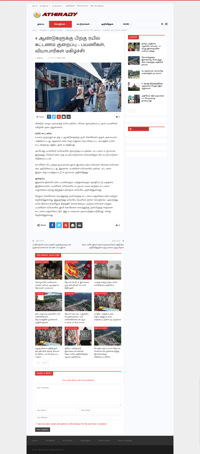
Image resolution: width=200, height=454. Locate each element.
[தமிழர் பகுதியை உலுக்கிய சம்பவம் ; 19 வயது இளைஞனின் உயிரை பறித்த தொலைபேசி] (134, 46)
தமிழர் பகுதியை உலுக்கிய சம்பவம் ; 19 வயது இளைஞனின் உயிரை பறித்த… (151, 47)
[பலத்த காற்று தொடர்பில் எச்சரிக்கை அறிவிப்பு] (107, 270)
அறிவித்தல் (70, 5)
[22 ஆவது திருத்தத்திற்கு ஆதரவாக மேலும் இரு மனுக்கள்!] (134, 86)
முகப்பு (35, 5)
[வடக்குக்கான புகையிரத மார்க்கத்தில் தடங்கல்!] (134, 74)
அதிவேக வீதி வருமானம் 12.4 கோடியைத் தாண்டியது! (152, 98)
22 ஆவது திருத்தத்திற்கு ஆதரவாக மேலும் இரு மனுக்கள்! (152, 86)
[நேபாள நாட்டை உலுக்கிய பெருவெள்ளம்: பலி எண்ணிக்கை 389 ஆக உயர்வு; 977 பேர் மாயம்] (78, 301)
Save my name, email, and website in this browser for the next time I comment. (72, 423)
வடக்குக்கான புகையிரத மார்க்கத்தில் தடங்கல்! (152, 72)
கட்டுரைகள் (57, 5)
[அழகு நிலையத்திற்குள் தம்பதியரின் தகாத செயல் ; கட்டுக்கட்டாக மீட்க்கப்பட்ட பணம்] (48, 336)
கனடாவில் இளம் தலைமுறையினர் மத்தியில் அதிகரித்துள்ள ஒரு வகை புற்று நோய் (103, 246)
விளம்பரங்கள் (82, 5)
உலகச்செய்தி (40, 294)
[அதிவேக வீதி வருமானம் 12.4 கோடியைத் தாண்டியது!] (134, 99)
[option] (146, 73)
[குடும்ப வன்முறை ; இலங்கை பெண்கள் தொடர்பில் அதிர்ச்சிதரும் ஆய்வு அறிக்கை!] (78, 336)
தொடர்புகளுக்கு (96, 5)
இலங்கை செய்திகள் (42, 262)
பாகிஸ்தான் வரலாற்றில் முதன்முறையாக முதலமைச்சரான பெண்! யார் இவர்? (51, 246)
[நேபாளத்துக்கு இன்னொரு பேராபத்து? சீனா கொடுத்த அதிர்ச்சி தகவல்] (134, 60)
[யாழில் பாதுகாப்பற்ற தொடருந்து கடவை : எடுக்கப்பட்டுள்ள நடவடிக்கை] (107, 301)
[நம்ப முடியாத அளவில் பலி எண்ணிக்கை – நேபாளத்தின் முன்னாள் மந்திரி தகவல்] (48, 301)
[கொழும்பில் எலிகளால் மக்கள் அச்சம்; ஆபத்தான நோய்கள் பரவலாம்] (48, 270)
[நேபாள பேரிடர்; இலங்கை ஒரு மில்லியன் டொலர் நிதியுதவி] (78, 270)
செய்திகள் (44, 5)
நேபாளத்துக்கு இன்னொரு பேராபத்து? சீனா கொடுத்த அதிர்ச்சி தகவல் (152, 61)
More (126, 24)
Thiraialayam (139, 129)
